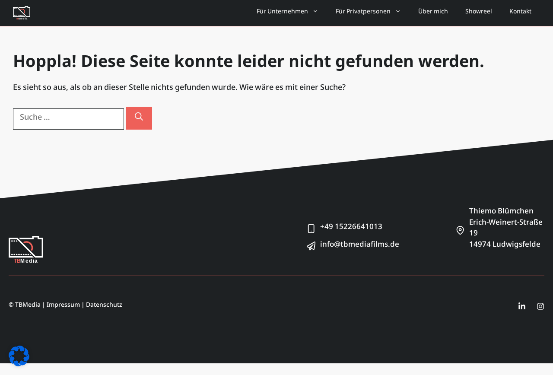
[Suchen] (139, 118)
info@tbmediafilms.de (359, 245)
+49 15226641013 (351, 228)
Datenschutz (104, 306)
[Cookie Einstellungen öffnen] (19, 365)
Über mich (433, 13)
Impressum (63, 306)
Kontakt (520, 13)
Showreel (478, 13)
